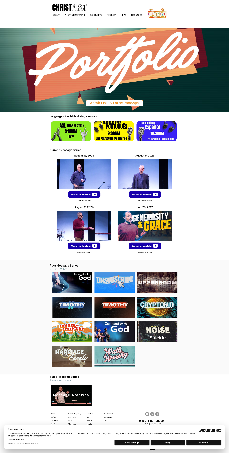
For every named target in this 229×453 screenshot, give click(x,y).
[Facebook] (157, 414)
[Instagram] (152, 414)
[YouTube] (147, 414)
